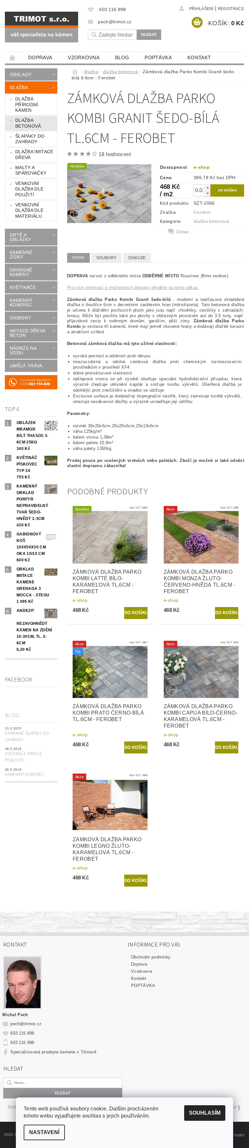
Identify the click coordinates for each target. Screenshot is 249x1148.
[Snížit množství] (207, 193)
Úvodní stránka (12, 57)
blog (122, 57)
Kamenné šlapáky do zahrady (27, 736)
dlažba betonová (28, 123)
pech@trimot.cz (26, 1023)
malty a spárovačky (30, 170)
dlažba (19, 87)
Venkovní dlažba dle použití (29, 189)
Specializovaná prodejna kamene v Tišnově (53, 1052)
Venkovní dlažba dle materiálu (29, 210)
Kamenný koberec (24, 774)
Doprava (40, 57)
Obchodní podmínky (151, 957)
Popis (78, 258)
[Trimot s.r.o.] (41, 27)
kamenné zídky (21, 254)
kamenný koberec (21, 302)
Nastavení (44, 1132)
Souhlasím (204, 1113)
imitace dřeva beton (27, 333)
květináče (23, 287)
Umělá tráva (26, 365)
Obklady (20, 74)
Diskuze (137, 258)
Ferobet (202, 212)
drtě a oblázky (20, 237)
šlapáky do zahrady (29, 138)
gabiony (20, 317)
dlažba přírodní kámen (26, 104)
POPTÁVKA (158, 57)
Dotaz (182, 231)
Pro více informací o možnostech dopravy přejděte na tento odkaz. (133, 287)
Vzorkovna (84, 57)
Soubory (106, 258)
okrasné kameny (21, 272)
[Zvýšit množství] (207, 187)
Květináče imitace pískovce (23, 757)
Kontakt (199, 57)
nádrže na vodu (23, 350)
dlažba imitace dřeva (34, 154)
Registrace (231, 8)
